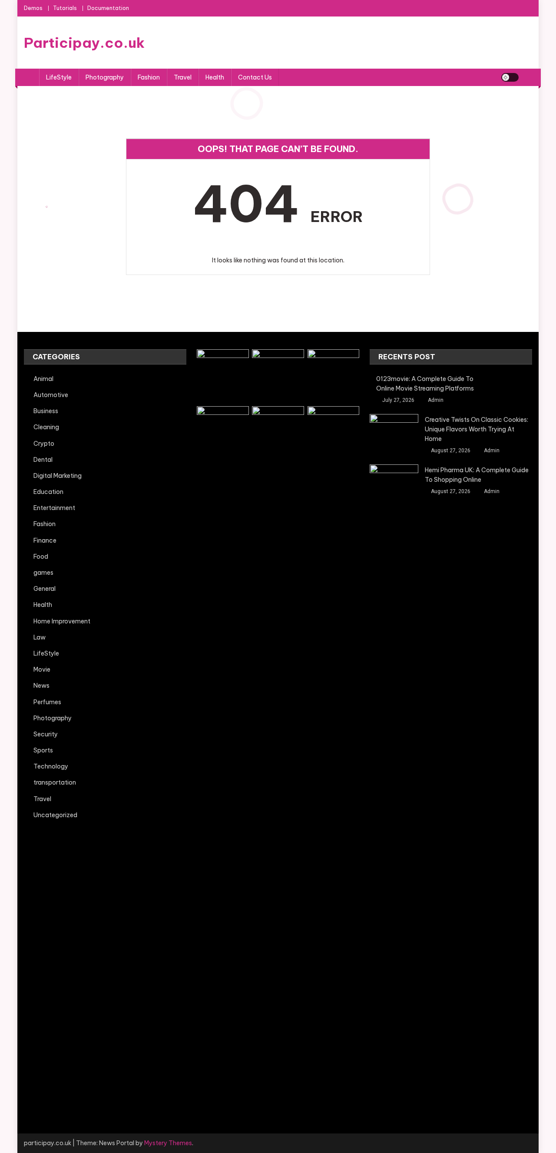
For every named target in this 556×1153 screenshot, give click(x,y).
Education (48, 492)
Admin (435, 400)
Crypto (43, 443)
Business (45, 411)
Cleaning (46, 427)
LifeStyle (59, 77)
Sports (43, 750)
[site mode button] (510, 77)
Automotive (50, 395)
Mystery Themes (168, 1143)
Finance (44, 540)
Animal (43, 379)
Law (39, 637)
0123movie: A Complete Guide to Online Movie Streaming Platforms (425, 383)
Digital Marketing (57, 476)
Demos (33, 8)
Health (214, 77)
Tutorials (65, 8)
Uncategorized (55, 815)
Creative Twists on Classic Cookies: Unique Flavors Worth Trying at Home (476, 429)
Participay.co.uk (84, 42)
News (41, 685)
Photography (105, 77)
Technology (50, 766)
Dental (43, 460)
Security (45, 734)
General (44, 589)
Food (40, 556)
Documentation (108, 8)
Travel (183, 77)
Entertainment (54, 508)
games (43, 572)
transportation (54, 782)
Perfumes (47, 702)
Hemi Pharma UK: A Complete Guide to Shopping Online (477, 475)
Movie (41, 669)
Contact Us (255, 77)
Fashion (149, 77)
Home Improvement (61, 621)
